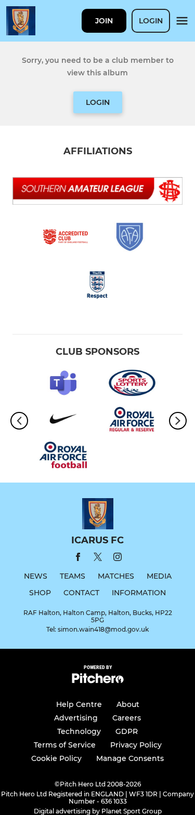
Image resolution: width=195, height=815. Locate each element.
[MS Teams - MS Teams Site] (63, 384)
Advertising (76, 718)
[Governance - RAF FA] (63, 457)
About (127, 704)
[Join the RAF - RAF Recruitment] (132, 420)
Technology (79, 731)
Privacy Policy (136, 745)
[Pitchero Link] (98, 681)
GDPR (126, 731)
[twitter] (98, 558)
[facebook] (78, 559)
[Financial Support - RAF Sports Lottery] (132, 384)
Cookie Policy (56, 758)
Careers (126, 718)
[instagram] (117, 559)
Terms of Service (65, 745)
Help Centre (79, 704)
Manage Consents (130, 758)
